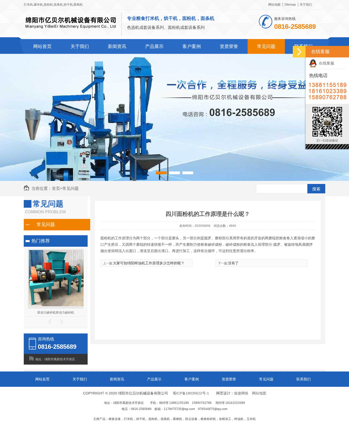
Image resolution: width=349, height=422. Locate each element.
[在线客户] (299, 51)
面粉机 (48, 4)
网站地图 (274, 4)
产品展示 (154, 46)
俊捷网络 (241, 393)
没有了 (233, 263)
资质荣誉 (229, 46)
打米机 (28, 4)
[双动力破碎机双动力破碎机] (57, 305)
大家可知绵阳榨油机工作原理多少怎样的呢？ (148, 263)
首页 (57, 188)
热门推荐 (40, 240)
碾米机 (38, 4)
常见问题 (266, 46)
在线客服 (325, 63)
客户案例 (191, 46)
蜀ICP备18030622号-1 (191, 393)
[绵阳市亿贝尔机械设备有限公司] (71, 31)
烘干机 (68, 4)
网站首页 (42, 46)
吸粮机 (78, 4)
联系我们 (303, 379)
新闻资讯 (117, 46)
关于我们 (306, 4)
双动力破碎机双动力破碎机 (55, 312)
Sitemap (290, 4)
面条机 (58, 4)
